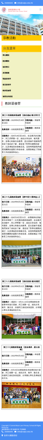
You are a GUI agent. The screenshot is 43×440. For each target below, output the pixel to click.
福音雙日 (6, 67)
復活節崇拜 (7, 85)
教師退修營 (7, 90)
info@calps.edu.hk (25, 3)
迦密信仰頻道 (8, 96)
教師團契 (6, 61)
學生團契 (6, 55)
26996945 (8, 3)
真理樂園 (6, 73)
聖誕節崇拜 (7, 79)
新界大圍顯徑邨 (10, 435)
